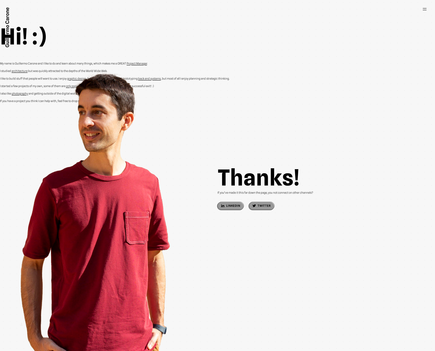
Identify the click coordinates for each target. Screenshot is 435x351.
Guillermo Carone (7, 27)
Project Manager (137, 63)
